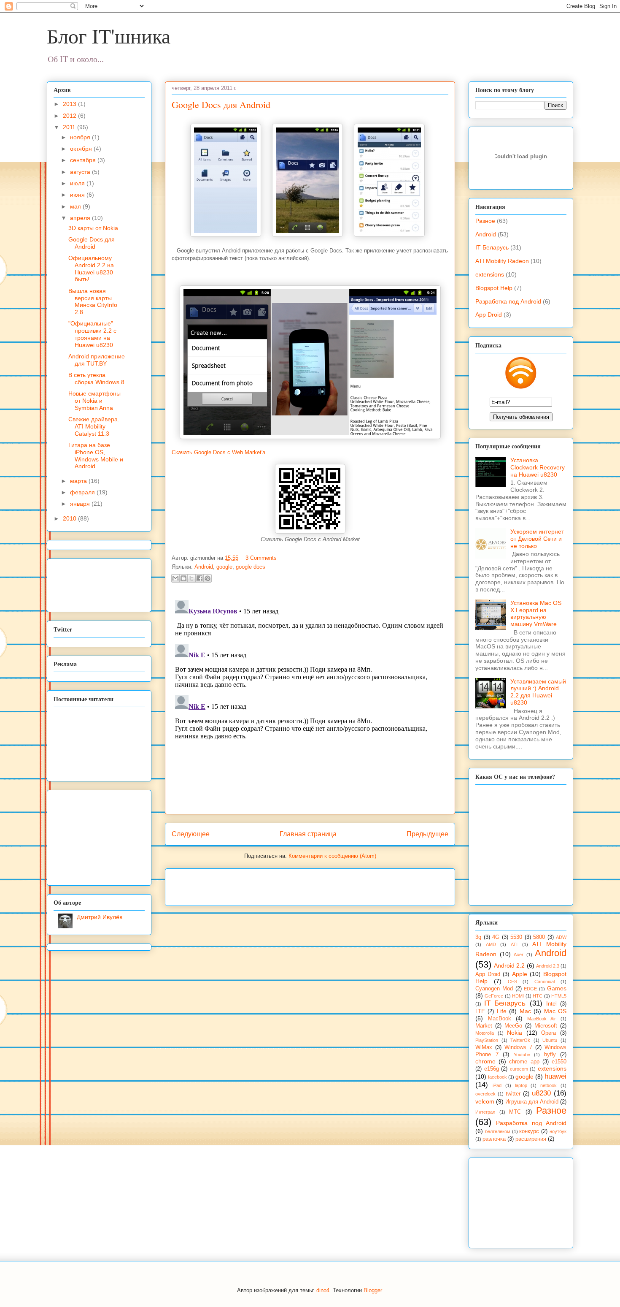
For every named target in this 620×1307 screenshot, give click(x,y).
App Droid (488, 314)
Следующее (191, 834)
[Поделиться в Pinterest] (207, 578)
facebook (497, 1076)
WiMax (483, 1047)
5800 (539, 937)
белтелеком (497, 1131)
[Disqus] (310, 702)
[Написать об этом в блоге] (183, 578)
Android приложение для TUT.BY (96, 360)
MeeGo (513, 1026)
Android (203, 567)
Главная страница (308, 834)
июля (78, 183)
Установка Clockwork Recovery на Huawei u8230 (537, 467)
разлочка (494, 1139)
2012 (70, 115)
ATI (514, 944)
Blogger (373, 1290)
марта (79, 480)
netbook (548, 1085)
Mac (525, 1011)
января (81, 503)
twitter (513, 1094)
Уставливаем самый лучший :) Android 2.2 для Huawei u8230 (538, 692)
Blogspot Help (493, 288)
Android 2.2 (509, 965)
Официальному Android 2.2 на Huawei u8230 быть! (91, 268)
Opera (548, 1033)
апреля (81, 217)
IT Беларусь (492, 247)
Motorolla (484, 1033)
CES (512, 981)
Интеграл (485, 1111)
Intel (551, 1004)
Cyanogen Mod (494, 989)
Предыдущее (427, 834)
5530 (516, 937)
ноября (81, 137)
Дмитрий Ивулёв (99, 917)
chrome (485, 1061)
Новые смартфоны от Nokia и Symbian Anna (94, 400)
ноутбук (558, 1131)
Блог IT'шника (108, 35)
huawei (555, 1076)
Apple (519, 974)
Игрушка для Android (531, 1102)
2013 (70, 103)
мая (76, 206)
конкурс (529, 1131)
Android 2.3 (547, 965)
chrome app (524, 1062)
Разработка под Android (508, 301)
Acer (518, 954)
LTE (480, 1011)
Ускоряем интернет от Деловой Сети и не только (537, 538)
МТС (515, 1112)
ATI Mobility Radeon (502, 261)
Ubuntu (549, 1040)
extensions (489, 274)
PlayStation (486, 1040)
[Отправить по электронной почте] (175, 578)
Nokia (514, 1032)
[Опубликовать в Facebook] (199, 578)
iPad (497, 1085)
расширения (530, 1139)
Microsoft (545, 1026)
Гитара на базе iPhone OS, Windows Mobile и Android (95, 455)
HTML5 (558, 995)
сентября (83, 160)
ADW (561, 937)
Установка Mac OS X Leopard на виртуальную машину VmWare (535, 613)
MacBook (499, 1019)
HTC (537, 995)
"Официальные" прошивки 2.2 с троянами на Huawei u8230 (92, 334)
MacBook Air (541, 1018)
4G (495, 937)
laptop (521, 1085)
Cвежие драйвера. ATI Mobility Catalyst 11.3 (93, 426)
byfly (550, 1055)
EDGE (530, 988)
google (224, 567)
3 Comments (261, 558)
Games (556, 988)
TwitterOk (520, 1040)
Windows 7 (518, 1047)
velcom (484, 1101)
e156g (491, 1069)
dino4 (322, 1290)
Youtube (522, 1054)
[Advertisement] (270, 884)
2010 (70, 518)
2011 (70, 127)
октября (82, 148)
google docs (250, 567)
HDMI (518, 995)
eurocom (519, 1068)
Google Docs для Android (221, 104)
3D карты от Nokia (93, 228)
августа (81, 171)
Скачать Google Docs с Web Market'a (218, 452)
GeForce (494, 995)
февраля (83, 492)
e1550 (559, 1062)
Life (502, 1011)
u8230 (541, 1093)
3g (478, 937)
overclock (485, 1093)
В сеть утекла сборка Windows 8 (96, 378)
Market (483, 1026)
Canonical (544, 981)
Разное (485, 220)
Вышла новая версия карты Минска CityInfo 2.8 (92, 301)
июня (78, 194)
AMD (491, 944)
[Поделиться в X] (191, 578)
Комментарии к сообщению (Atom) (332, 856)
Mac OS (555, 1011)
